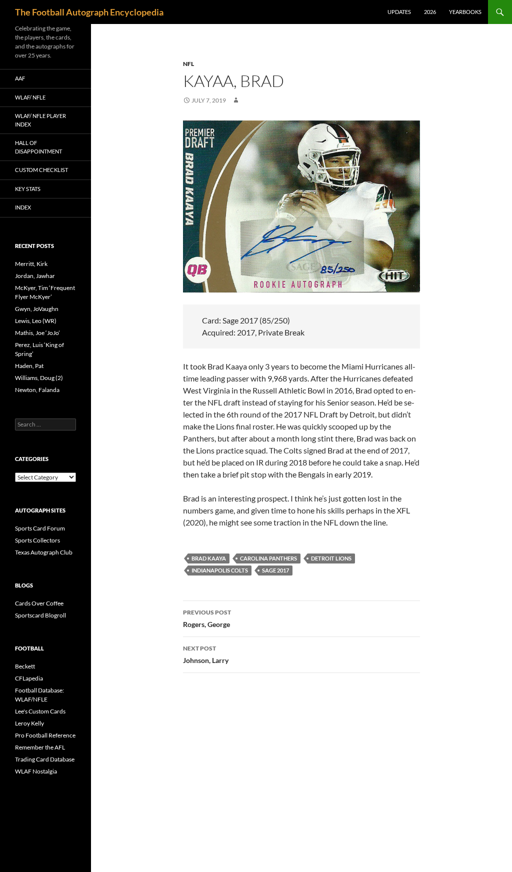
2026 (430, 11)
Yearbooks (465, 11)
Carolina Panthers (268, 558)
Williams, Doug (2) (39, 378)
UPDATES (399, 11)
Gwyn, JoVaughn (36, 308)
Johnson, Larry (205, 654)
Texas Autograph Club (43, 552)
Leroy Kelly (29, 723)
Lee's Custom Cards (40, 711)
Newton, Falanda (37, 390)
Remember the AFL (40, 747)
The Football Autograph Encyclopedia (89, 12)
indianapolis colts (220, 570)
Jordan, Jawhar (35, 276)
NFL (188, 64)
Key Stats (27, 189)
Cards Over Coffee (39, 603)
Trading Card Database (44, 759)
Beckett (25, 666)
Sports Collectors (37, 540)
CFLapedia (29, 678)
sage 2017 (275, 570)
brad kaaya (209, 558)
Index (23, 207)
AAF (20, 78)
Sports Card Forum (40, 528)
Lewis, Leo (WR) (35, 320)
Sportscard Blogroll (40, 615)
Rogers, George (207, 618)
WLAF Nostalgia (36, 771)
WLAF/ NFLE (30, 97)
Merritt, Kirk (31, 264)
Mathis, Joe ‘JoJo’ (37, 332)
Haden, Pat (29, 366)
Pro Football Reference (45, 735)
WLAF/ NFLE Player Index (40, 120)
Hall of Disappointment (38, 147)
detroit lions (331, 558)
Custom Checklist (41, 169)
